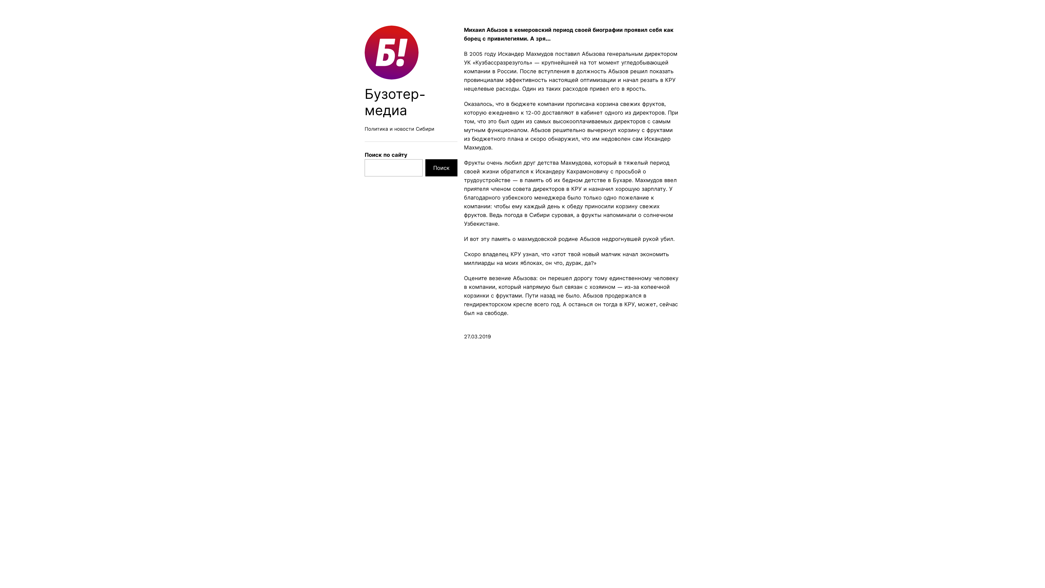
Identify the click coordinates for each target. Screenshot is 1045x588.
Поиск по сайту (386, 155)
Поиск (441, 168)
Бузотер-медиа (395, 102)
